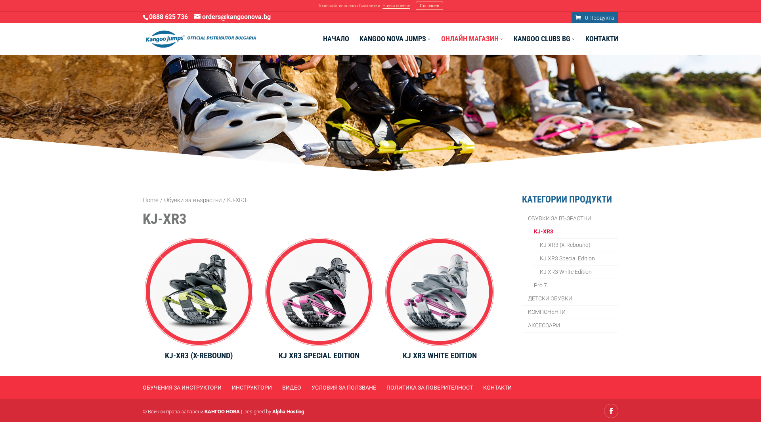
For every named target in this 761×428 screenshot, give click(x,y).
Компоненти (547, 312)
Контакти (601, 39)
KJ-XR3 (543, 231)
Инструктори (252, 387)
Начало (336, 39)
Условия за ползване (344, 387)
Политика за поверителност (429, 387)
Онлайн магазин (470, 39)
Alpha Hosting (288, 412)
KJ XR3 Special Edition (567, 258)
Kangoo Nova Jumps (392, 39)
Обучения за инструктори (182, 387)
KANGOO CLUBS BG (542, 39)
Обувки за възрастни (193, 200)
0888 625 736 (168, 17)
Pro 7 (540, 285)
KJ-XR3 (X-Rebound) (565, 245)
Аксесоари (544, 325)
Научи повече (396, 5)
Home (151, 200)
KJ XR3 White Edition (566, 272)
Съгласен (429, 5)
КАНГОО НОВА (222, 412)
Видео (291, 387)
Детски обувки (550, 298)
